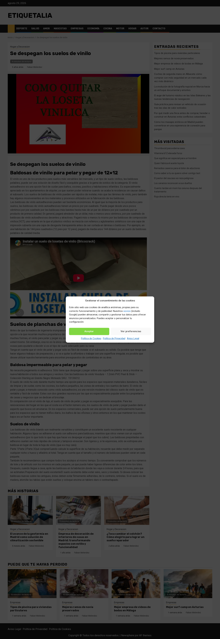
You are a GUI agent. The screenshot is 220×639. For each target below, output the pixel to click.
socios (127, 311)
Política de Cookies (91, 338)
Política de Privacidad (114, 338)
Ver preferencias (131, 331)
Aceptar (89, 331)
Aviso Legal (133, 338)
